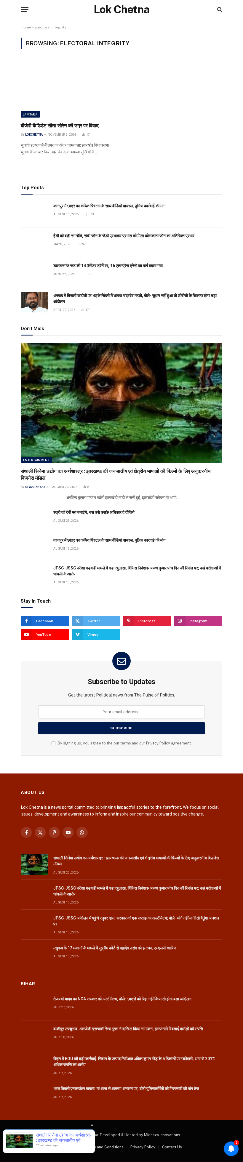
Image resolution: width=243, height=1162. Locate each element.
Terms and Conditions (104, 1147)
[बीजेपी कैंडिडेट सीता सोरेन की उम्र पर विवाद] (68, 89)
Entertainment (36, 460)
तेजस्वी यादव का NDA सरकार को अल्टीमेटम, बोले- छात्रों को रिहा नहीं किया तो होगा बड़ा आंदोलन (122, 998)
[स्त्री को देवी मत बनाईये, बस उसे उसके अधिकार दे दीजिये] (34, 519)
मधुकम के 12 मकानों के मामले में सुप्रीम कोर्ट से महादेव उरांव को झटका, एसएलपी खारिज (114, 948)
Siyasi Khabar (36, 487)
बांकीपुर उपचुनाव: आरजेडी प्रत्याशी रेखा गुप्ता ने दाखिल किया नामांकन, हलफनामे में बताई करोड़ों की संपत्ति (128, 1028)
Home (26, 27)
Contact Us (172, 1147)
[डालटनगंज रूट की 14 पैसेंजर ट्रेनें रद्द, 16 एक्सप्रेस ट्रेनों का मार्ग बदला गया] (34, 272)
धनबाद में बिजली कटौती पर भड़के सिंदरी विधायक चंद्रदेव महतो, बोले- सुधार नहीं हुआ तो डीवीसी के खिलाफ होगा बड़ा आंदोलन (135, 298)
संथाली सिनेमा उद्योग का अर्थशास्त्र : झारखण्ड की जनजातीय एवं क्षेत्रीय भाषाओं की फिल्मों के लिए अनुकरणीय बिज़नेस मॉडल (115, 474)
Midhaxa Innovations (162, 1135)
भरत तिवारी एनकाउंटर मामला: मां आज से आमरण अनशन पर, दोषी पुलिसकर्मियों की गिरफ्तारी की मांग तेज (126, 1088)
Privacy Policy (158, 743)
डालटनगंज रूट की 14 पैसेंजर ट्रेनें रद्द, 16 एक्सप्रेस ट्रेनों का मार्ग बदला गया (108, 265)
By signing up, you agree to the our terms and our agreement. (124, 743)
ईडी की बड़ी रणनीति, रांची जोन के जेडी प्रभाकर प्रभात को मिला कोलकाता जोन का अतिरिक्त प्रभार (123, 235)
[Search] (219, 9)
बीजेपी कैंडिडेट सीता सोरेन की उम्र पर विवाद (60, 126)
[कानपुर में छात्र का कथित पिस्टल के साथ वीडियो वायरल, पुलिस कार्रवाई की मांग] (34, 212)
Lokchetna (34, 134)
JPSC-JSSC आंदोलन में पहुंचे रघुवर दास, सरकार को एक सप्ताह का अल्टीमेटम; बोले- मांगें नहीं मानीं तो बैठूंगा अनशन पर (136, 921)
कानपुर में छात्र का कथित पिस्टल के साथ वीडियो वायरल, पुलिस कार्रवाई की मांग (109, 205)
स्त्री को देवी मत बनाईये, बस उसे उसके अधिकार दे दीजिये (94, 512)
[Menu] (24, 9)
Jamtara (30, 114)
